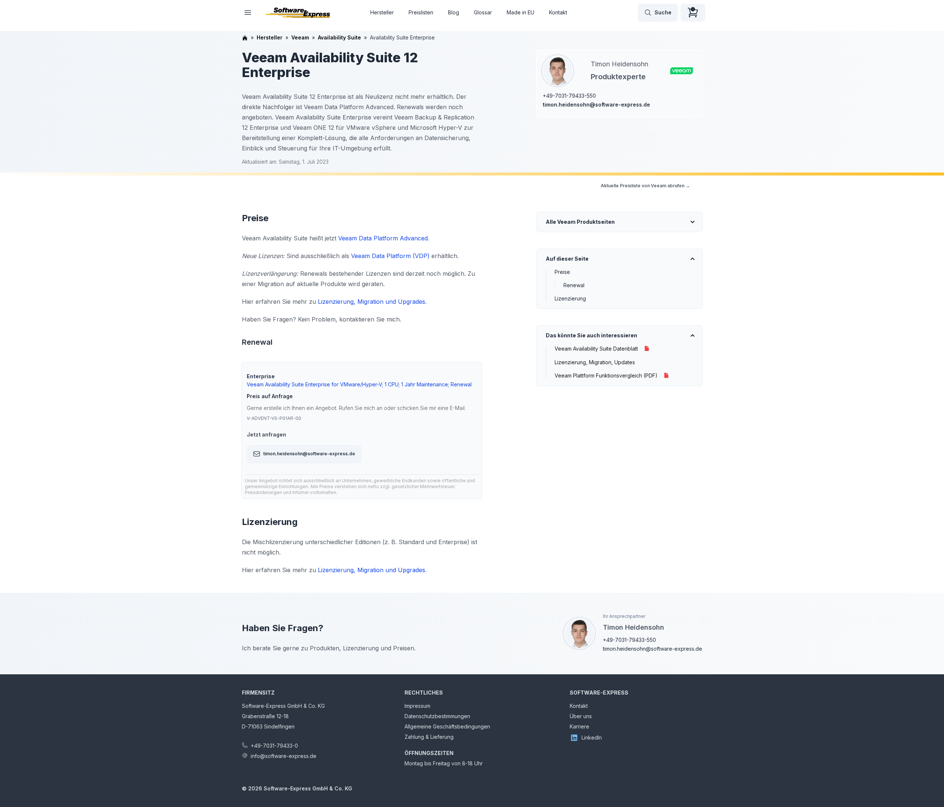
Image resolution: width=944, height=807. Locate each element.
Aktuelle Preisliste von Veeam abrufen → (645, 185)
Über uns (581, 716)
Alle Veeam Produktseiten (580, 222)
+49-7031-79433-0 (274, 745)
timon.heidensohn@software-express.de (596, 104)
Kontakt (558, 12)
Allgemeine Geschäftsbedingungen (447, 726)
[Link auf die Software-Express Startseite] (298, 12)
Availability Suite (339, 37)
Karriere (579, 726)
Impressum (417, 706)
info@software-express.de (283, 756)
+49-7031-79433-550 (569, 96)
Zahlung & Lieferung (429, 737)
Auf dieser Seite (567, 258)
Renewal (573, 285)
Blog (453, 12)
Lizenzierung (570, 298)
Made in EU (520, 12)
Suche (663, 12)
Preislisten (421, 12)
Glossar (483, 12)
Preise (562, 272)
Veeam (300, 37)
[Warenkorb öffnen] (693, 12)
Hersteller (382, 12)
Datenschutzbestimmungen (437, 716)
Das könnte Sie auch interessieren (591, 335)
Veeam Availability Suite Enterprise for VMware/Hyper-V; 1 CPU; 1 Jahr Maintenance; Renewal (359, 384)
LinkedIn (592, 737)
